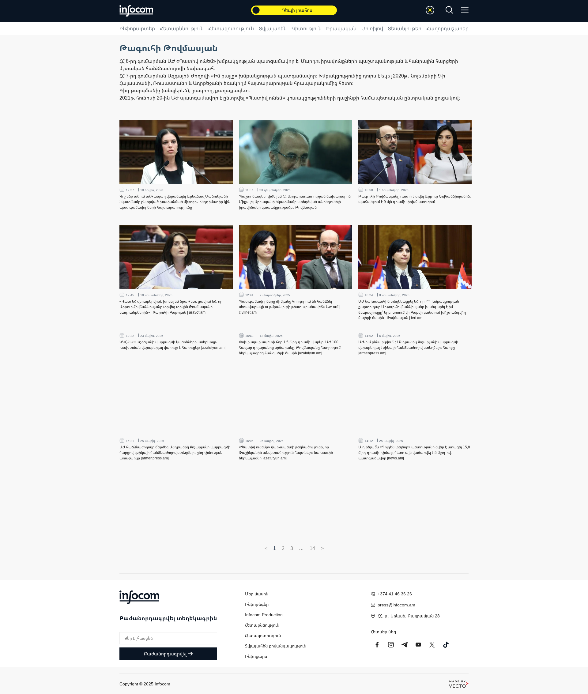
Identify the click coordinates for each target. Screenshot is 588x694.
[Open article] (176, 152)
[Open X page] (432, 645)
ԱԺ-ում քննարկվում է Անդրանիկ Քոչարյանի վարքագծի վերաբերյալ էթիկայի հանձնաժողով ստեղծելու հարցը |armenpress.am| (408, 347)
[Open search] (449, 10)
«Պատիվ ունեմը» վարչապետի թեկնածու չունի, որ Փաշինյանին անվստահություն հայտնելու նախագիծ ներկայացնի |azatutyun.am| (286, 452)
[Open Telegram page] (404, 645)
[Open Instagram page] (391, 645)
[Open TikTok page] (446, 645)
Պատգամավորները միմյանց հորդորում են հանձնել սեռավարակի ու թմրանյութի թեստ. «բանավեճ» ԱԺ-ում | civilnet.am (289, 307)
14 (312, 548)
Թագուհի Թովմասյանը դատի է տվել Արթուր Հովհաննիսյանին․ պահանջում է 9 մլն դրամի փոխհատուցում (415, 199)
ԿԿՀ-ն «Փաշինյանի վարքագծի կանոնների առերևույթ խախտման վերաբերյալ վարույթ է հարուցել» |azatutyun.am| (172, 344)
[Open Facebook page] (377, 645)
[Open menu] (465, 10)
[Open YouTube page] (418, 645)
